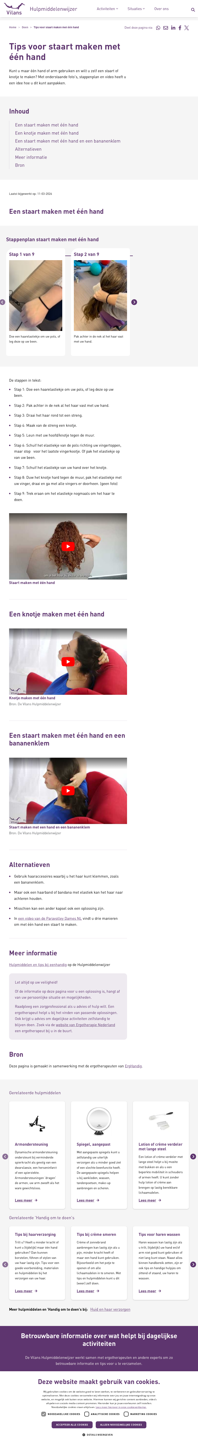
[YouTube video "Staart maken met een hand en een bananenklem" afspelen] (68, 790)
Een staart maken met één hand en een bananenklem (68, 141)
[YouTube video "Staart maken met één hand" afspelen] (68, 546)
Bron (20, 165)
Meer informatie (31, 157)
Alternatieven (28, 149)
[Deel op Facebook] (179, 27)
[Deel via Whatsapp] (158, 27)
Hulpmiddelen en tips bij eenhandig (38, 964)
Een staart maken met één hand (46, 124)
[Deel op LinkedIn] (173, 27)
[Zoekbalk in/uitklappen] (193, 9)
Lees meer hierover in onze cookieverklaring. (121, 1407)
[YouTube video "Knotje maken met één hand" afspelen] (68, 661)
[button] (99, 1434)
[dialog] (99, 1407)
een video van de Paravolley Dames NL (50, 918)
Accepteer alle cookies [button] (72, 1424)
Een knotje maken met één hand (47, 133)
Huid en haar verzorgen (110, 1309)
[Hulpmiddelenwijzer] (40, 9)
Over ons (161, 9)
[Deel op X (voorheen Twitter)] (186, 27)
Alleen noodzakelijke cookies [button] (121, 1424)
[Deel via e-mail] (165, 27)
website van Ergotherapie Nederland (85, 1024)
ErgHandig (133, 1065)
